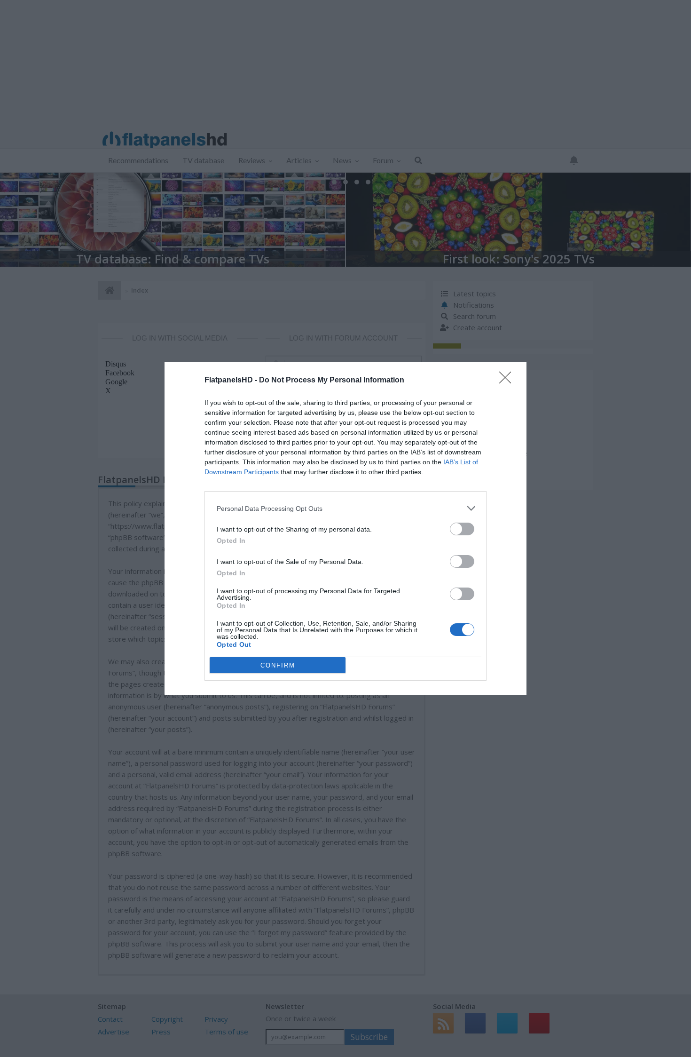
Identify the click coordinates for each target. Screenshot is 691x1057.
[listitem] (345, 508)
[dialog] (345, 528)
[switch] (462, 529)
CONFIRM (277, 665)
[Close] (508, 380)
